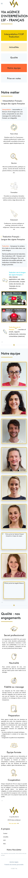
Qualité (14, 57)
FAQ (4, 843)
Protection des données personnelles (14, 864)
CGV (4, 840)
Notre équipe (14, 68)
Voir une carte (12, 823)
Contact (5, 833)
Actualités (14, 47)
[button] (2, 3)
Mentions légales (14, 862)
